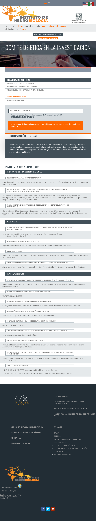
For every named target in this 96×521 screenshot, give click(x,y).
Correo (57, 436)
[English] (85, 4)
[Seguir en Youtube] (53, 509)
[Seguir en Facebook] (43, 509)
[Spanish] (91, 4)
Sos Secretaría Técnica (64, 445)
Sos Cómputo (60, 442)
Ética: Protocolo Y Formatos (67, 439)
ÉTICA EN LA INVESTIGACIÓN (48, 38)
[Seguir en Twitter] (48, 509)
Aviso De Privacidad (62, 454)
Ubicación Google (9, 491)
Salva (56, 433)
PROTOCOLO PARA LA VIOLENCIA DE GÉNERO (48, 34)
